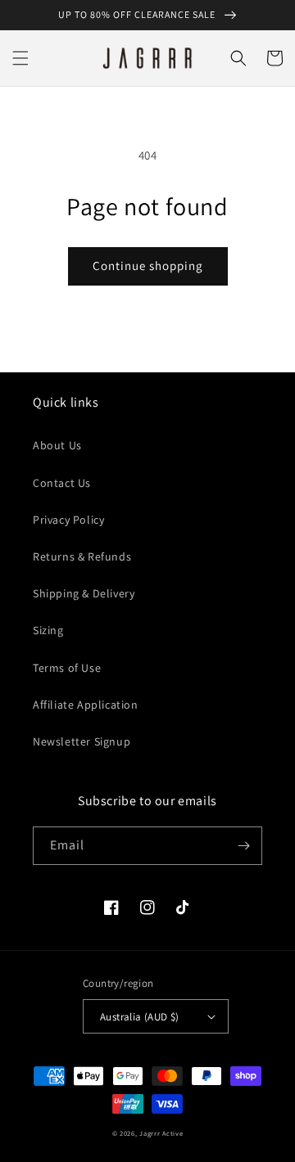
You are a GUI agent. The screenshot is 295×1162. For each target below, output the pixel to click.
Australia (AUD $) (139, 1017)
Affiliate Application (85, 704)
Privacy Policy (68, 519)
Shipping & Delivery (83, 593)
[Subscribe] (243, 845)
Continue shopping (148, 265)
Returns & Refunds (82, 556)
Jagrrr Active (161, 1132)
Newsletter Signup (81, 741)
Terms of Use (67, 667)
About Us (57, 445)
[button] (20, 58)
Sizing (48, 630)
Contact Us (62, 482)
